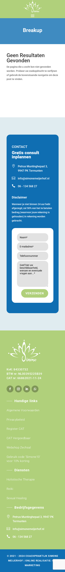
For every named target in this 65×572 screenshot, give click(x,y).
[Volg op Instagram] (18, 388)
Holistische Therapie (21, 479)
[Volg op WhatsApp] (35, 388)
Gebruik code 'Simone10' (23, 456)
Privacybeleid (16, 419)
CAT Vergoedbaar (19, 438)
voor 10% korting (18, 461)
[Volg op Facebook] (10, 388)
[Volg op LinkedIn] (26, 388)
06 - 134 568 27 (27, 186)
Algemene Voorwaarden (23, 410)
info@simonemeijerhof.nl (33, 178)
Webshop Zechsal (19, 447)
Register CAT (15, 428)
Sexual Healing (17, 498)
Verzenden (34, 293)
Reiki (10, 489)
